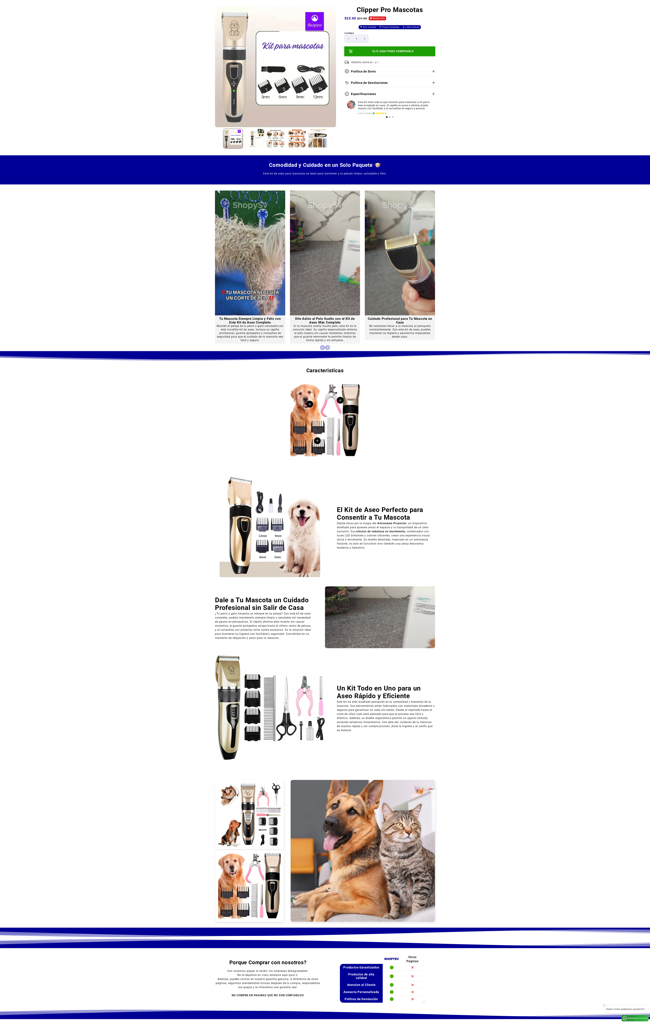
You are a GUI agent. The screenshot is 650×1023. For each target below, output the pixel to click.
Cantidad (349, 33)
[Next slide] (327, 347)
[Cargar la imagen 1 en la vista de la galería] (233, 138)
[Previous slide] (322, 347)
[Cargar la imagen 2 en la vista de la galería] (254, 138)
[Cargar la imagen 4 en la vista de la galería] (296, 138)
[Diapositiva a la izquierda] (218, 138)
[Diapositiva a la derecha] (332, 138)
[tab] (386, 117)
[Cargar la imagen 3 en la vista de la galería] (275, 138)
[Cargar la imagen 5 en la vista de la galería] (318, 138)
